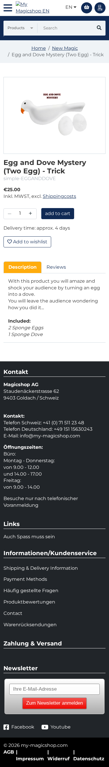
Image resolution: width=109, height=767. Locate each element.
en (69, 7)
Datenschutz (88, 758)
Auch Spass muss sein (29, 536)
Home (38, 48)
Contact (12, 613)
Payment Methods (25, 579)
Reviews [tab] (56, 267)
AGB (8, 752)
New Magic (65, 48)
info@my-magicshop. (45, 436)
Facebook (22, 727)
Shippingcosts (59, 196)
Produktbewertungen (29, 602)
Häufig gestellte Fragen (30, 590)
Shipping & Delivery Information (40, 568)
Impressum (30, 758)
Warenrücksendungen (30, 624)
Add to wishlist (29, 241)
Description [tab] (22, 267)
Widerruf (58, 758)
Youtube (61, 727)
